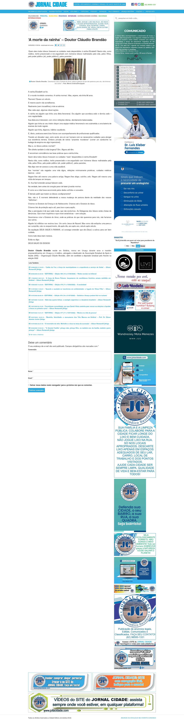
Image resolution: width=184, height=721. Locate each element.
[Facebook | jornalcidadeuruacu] (132, 4)
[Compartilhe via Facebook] (55, 45)
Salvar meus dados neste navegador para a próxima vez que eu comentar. (61, 385)
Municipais (53, 16)
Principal (44, 16)
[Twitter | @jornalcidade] (139, 4)
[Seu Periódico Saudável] (47, 4)
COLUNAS (74, 11)
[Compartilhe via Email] (64, 45)
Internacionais (34, 18)
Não (133, 246)
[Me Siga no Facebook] (40, 28)
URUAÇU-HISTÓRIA (127, 11)
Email (30, 378)
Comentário (32, 349)
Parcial (143, 246)
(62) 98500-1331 (150, 4)
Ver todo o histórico (36, 334)
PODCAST (94, 11)
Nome (30, 371)
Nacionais (102, 16)
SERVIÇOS (102, 11)
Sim (127, 246)
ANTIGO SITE (150, 11)
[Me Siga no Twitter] (43, 28)
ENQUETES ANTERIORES (135, 250)
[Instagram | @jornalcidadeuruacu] (136, 4)
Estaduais (72, 16)
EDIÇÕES (139, 11)
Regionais (63, 16)
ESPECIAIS (84, 11)
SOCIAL (66, 11)
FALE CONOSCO (113, 11)
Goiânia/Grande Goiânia (87, 16)
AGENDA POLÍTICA (55, 11)
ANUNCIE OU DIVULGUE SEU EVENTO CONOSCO (138, 718)
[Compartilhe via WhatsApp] (61, 45)
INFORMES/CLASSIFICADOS (37, 11)
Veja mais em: (33, 16)
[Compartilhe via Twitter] (58, 45)
